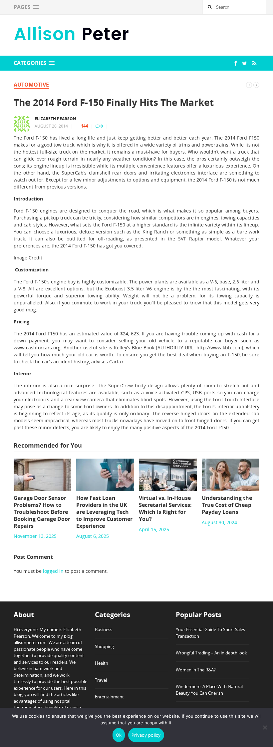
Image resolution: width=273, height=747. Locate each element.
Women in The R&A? (196, 670)
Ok (119, 735)
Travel (101, 680)
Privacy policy (146, 735)
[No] (264, 727)
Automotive (31, 84)
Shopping (104, 646)
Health (101, 663)
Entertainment (109, 697)
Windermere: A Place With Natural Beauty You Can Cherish (209, 689)
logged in (53, 571)
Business (103, 629)
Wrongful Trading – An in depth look (211, 653)
